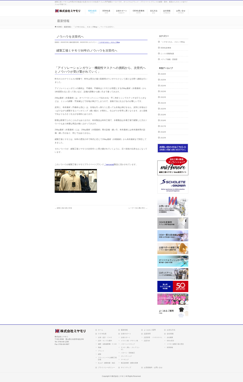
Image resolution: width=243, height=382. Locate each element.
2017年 (163, 126)
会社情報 (170, 334)
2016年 (163, 132)
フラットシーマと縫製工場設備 (107, 358)
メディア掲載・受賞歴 (168, 59)
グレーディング (126, 356)
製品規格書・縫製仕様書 (129, 363)
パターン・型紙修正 (128, 353)
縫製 (99, 354)
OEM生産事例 (165, 48)
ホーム (100, 330)
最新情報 (124, 330)
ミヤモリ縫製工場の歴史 (175, 344)
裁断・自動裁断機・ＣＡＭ (107, 344)
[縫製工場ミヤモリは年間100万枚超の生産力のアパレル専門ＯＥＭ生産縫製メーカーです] (68, 11)
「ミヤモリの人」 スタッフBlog (109, 42)
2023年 (163, 91)
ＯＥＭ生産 (102, 334)
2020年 (163, 109)
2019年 (163, 115)
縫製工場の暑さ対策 (63, 208)
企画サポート (126, 334)
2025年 (163, 80)
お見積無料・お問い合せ (153, 367)
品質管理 (147, 334)
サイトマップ (126, 367)
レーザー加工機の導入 (138, 208)
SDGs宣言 (170, 340)
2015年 (163, 138)
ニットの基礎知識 (167, 54)
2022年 (163, 97)
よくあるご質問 (150, 330)
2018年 (163, 120)
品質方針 (147, 340)
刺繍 (99, 347)
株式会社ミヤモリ (118, 376)
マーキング (125, 359)
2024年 (163, 86)
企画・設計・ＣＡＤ (105, 337)
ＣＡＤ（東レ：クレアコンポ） (130, 348)
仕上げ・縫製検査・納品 (106, 363)
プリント (101, 351)
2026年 (163, 74)
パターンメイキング (128, 344)
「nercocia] (109, 164)
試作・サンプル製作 (105, 340)
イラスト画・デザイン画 (129, 340)
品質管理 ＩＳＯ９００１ (153, 337)
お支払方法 (171, 330)
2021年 (163, 103)
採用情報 (170, 347)
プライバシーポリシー (106, 367)
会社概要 (170, 337)
